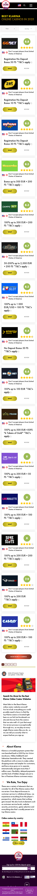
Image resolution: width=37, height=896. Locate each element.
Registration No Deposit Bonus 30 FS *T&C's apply (17, 142)
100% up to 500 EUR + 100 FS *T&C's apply (18, 516)
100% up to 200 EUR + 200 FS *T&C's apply (18, 557)
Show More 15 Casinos (18, 657)
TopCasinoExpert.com (15, 887)
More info (29, 890)
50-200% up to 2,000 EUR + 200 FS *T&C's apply (18, 265)
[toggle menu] (31, 5)
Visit (10, 69)
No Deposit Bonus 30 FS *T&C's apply (16, 349)
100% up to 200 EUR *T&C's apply (15, 598)
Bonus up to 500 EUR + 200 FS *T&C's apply (18, 183)
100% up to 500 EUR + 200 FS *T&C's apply (18, 224)
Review (26, 68)
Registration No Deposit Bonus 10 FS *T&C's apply (17, 101)
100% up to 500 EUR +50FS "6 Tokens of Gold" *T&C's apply (18, 433)
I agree (29, 892)
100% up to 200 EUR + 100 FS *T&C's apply (18, 639)
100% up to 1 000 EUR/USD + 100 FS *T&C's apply (18, 307)
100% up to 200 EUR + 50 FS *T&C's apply (17, 475)
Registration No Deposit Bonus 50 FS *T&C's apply (17, 60)
